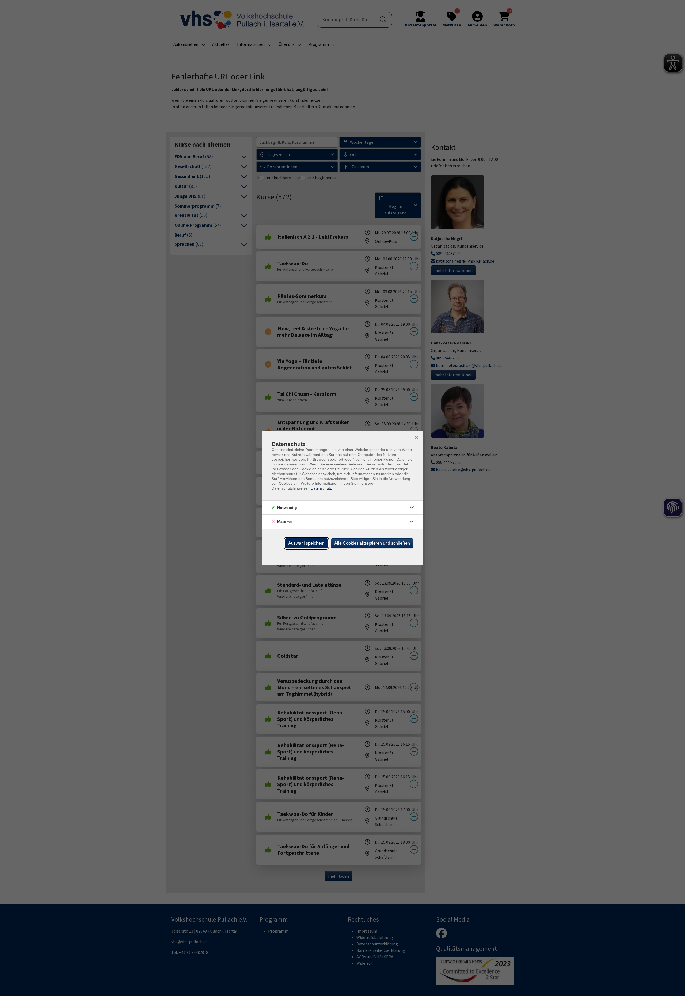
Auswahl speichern (306, 543)
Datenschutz (321, 488)
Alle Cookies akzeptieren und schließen (372, 543)
